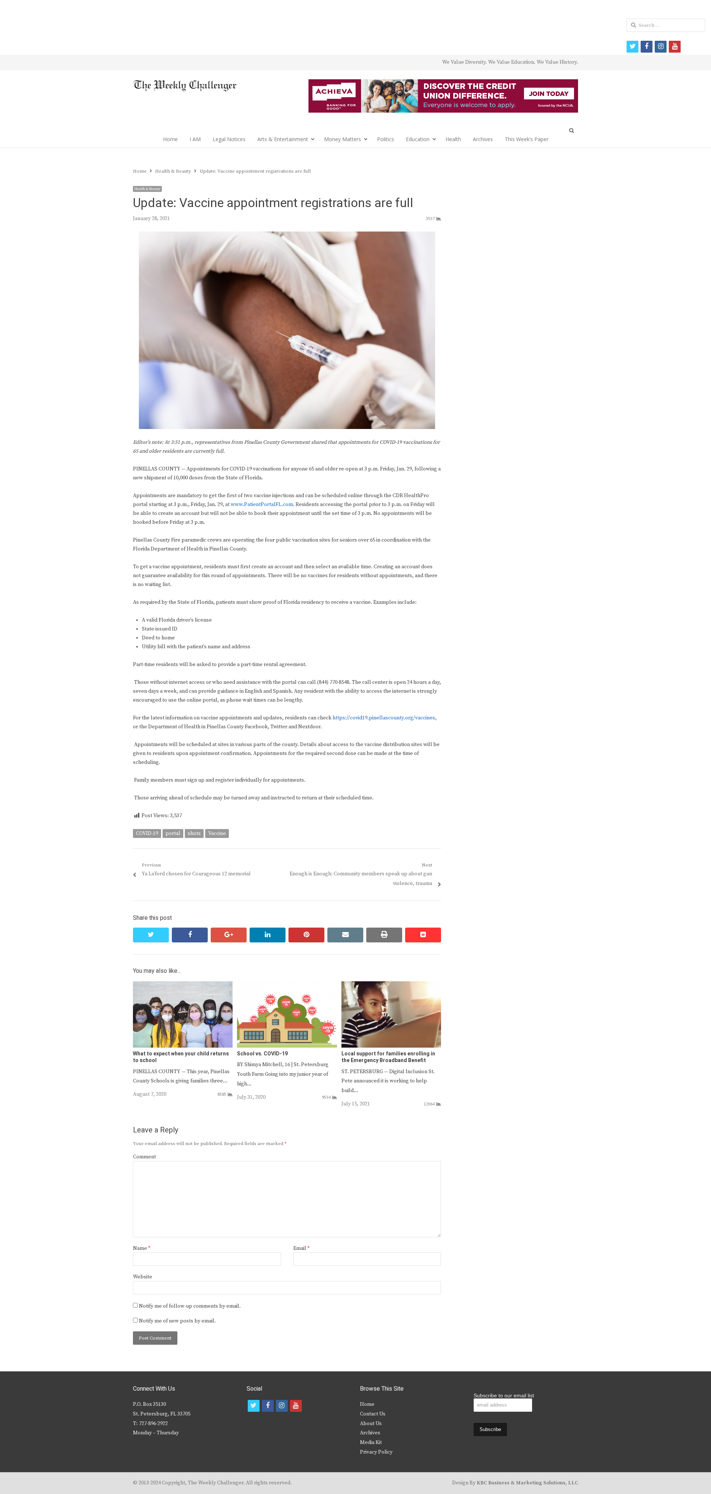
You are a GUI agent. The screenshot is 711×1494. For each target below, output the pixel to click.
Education (418, 139)
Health (453, 139)
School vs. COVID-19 (262, 1054)
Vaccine (217, 833)
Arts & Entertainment (282, 139)
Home (170, 139)
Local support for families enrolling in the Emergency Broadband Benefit (388, 1057)
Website (142, 1277)
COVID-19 (147, 833)
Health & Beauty (147, 189)
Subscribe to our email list (504, 1395)
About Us (371, 1423)
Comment (144, 1157)
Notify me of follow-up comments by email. (190, 1306)
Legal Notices (229, 139)
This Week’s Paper (526, 139)
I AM (195, 139)
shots (194, 833)
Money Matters (342, 139)
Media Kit (371, 1442)
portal (173, 833)
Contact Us (372, 1414)
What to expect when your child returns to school (181, 1057)
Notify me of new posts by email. (177, 1321)
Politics (385, 139)
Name (141, 1248)
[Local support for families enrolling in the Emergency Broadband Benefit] (391, 985)
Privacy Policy (376, 1452)
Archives (483, 139)
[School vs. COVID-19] (287, 985)
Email (301, 1248)
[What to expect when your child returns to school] (183, 985)
